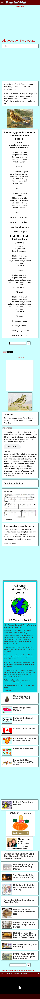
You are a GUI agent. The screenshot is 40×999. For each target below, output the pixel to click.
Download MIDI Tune (13, 483)
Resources (24, 973)
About (2, 973)
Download (7, 451)
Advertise (17, 973)
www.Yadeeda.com (25, 471)
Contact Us (9, 973)
